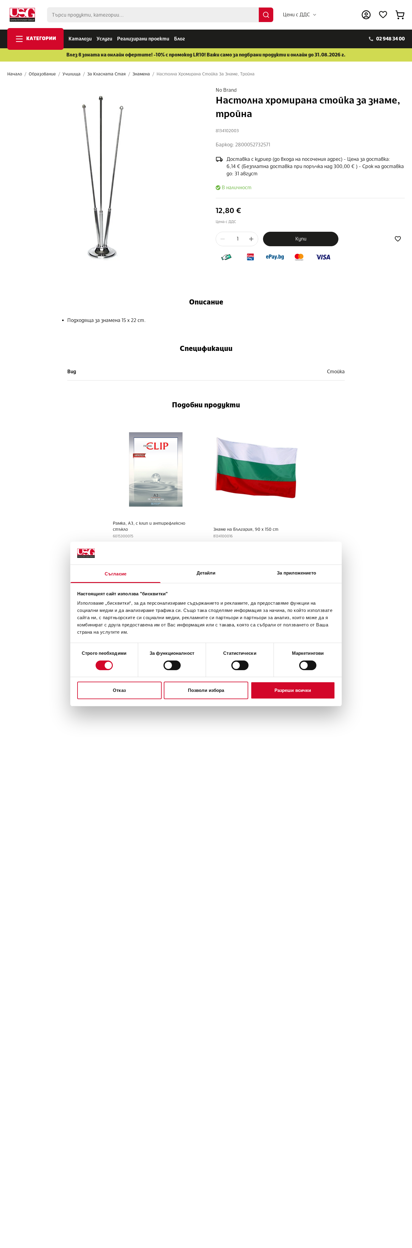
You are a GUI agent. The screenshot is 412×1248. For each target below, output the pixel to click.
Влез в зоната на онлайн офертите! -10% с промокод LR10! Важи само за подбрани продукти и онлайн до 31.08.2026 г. (206, 55)
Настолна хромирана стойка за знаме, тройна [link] (206, 74)
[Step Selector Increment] (251, 239)
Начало (14, 74)
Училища (71, 74)
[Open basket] (400, 15)
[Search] (266, 15)
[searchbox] (160, 14)
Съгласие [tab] (115, 574)
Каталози (80, 39)
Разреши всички (292, 690)
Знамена (141, 74)
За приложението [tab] (296, 573)
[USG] (22, 15)
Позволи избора (206, 690)
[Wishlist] (383, 15)
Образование (42, 74)
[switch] (172, 665)
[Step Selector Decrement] (223, 239)
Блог (179, 39)
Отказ (119, 690)
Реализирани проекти (143, 39)
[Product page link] (156, 468)
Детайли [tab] (206, 573)
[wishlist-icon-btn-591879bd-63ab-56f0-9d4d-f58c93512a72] (398, 239)
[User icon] (366, 15)
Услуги (104, 39)
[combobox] (300, 14)
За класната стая (106, 74)
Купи (300, 239)
